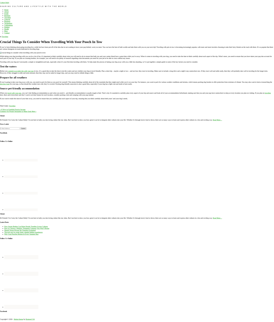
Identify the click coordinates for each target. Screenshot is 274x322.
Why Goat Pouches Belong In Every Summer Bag (21, 234)
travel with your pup (14, 93)
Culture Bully (4, 3)
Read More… (217, 120)
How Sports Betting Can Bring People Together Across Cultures (26, 226)
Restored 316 (30, 319)
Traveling (5, 37)
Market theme (18, 319)
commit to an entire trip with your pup (21, 71)
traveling (268, 93)
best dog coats (5, 84)
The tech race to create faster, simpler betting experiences (23, 232)
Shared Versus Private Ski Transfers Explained (20, 230)
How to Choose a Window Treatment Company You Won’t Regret (26, 228)
